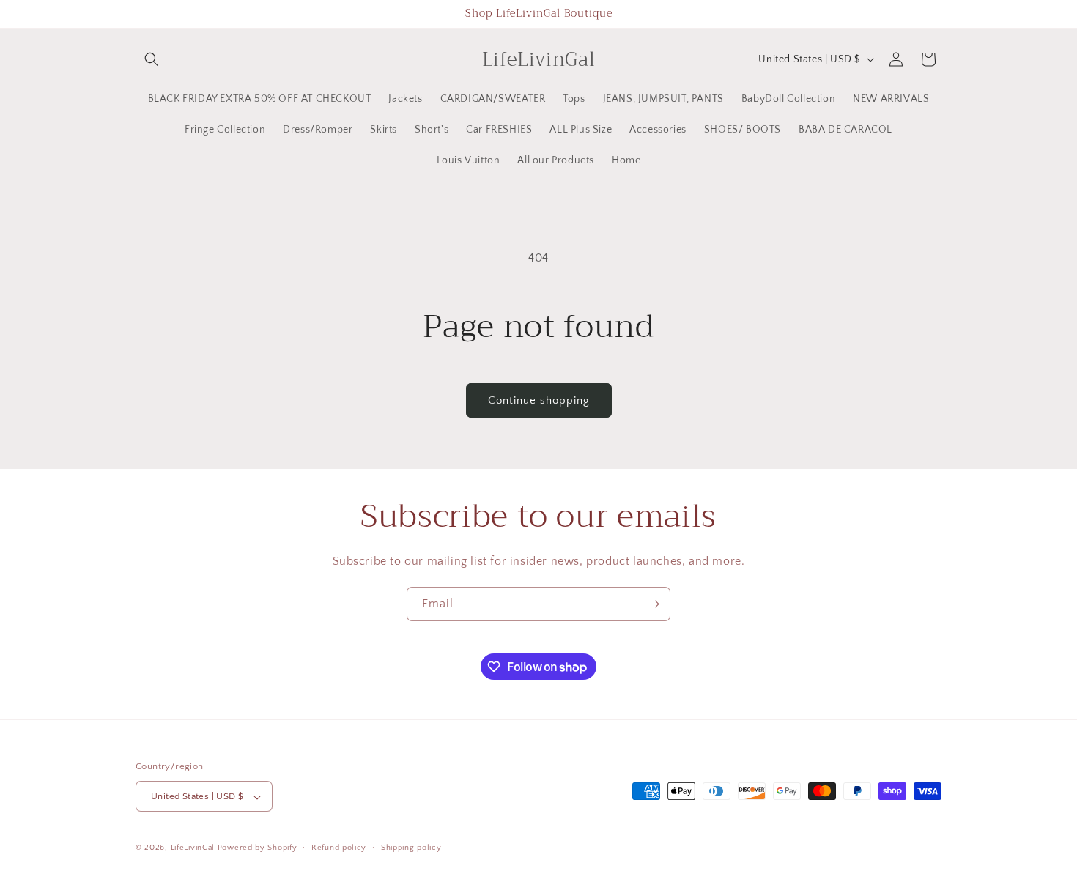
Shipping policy (411, 847)
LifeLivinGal (193, 848)
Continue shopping (539, 400)
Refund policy (338, 847)
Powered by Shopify (257, 848)
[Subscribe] (653, 604)
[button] (152, 59)
